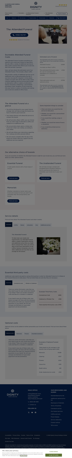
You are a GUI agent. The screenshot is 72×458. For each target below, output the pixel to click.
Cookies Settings (53, 451)
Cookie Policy (23, 455)
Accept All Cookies (53, 455)
